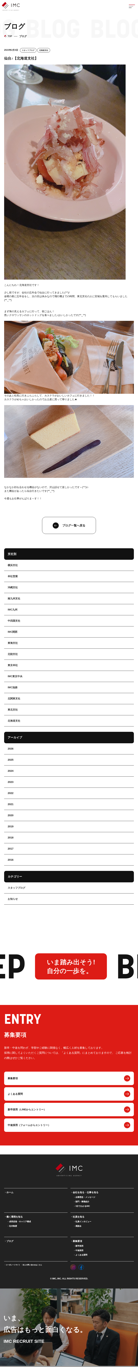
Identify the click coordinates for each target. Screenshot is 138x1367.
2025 (10, 759)
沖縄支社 (13, 587)
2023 (10, 782)
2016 (10, 859)
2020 (10, 815)
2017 (10, 848)
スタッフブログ (28, 50)
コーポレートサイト (13, 1265)
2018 (10, 837)
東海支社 (13, 642)
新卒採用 (79, 1246)
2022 (10, 793)
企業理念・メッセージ (85, 1197)
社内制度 (13, 1226)
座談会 (78, 1226)
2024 (10, 770)
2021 (10, 804)
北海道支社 (43, 50)
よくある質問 (15, 1093)
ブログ (9, 1241)
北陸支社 (13, 654)
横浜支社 (13, 565)
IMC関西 (12, 631)
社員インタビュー (83, 1221)
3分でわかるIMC (82, 1206)
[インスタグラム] (73, 1266)
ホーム (9, 1192)
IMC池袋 (12, 687)
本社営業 (13, 576)
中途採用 (79, 1250)
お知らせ (13, 898)
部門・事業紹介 (82, 1201)
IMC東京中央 (15, 676)
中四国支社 (14, 620)
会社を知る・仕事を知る (85, 1192)
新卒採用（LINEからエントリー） (27, 1109)
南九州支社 (14, 598)
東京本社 (13, 665)
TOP (10, 36)
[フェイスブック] (81, 1266)
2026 (10, 748)
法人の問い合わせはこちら (32, 1265)
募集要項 (13, 1078)
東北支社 (13, 709)
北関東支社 (14, 698)
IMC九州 (12, 609)
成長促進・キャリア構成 (20, 1221)
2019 (10, 826)
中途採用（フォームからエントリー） (29, 1125)
